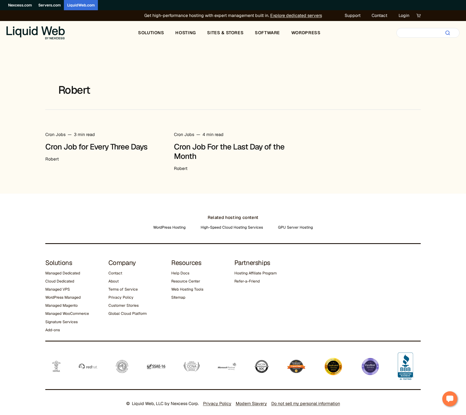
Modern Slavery (251, 403)
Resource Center (185, 281)
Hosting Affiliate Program (255, 273)
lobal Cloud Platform (129, 313)
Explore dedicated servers (296, 15)
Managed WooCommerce (67, 313)
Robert (52, 159)
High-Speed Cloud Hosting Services (232, 227)
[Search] (447, 33)
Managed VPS (57, 289)
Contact (379, 15)
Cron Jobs (55, 134)
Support (353, 15)
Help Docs (180, 273)
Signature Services (61, 321)
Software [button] (267, 33)
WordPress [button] (306, 33)
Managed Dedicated (62, 273)
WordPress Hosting (169, 227)
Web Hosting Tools (187, 289)
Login (404, 15)
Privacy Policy (120, 297)
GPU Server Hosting (295, 227)
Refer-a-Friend (247, 281)
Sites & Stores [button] (225, 33)
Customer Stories (123, 305)
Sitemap (178, 297)
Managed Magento (61, 305)
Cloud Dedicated (59, 281)
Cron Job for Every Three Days (96, 147)
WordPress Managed (63, 297)
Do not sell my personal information (305, 403)
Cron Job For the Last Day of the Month (229, 151)
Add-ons (52, 329)
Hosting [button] (185, 33)
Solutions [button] (151, 33)
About (113, 281)
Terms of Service (123, 289)
